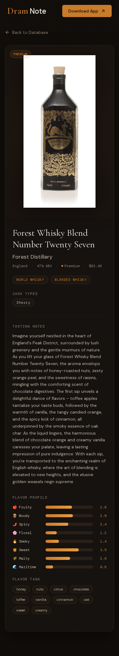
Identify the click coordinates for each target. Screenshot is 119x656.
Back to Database (30, 32)
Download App (83, 11)
